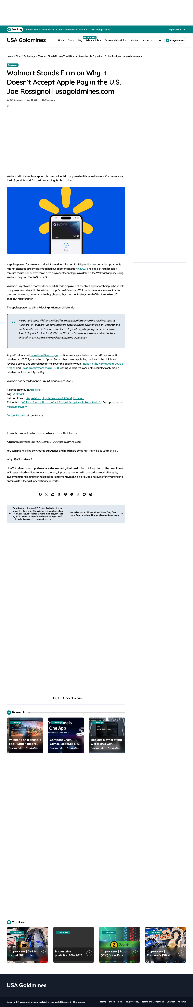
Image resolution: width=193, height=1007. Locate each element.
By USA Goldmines (15, 100)
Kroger (11, 368)
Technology (12, 65)
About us (147, 40)
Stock (71, 40)
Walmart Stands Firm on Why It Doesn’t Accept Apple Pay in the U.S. (61, 402)
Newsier (65, 1001)
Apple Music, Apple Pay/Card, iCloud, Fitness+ (55, 398)
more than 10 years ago (44, 355)
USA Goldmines (26, 39)
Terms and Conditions (116, 40)
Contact (135, 40)
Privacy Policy (93, 40)
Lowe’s (119, 363)
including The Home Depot (98, 363)
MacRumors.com (17, 406)
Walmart (18, 394)
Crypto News (17, 932)
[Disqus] (66, 798)
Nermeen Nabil (15, 748)
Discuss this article (17, 415)
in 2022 (81, 268)
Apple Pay (35, 389)
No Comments (48, 100)
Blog (80, 39)
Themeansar (79, 1001)
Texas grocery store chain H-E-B (40, 368)
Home (61, 40)
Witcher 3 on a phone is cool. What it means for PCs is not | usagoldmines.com (25, 746)
